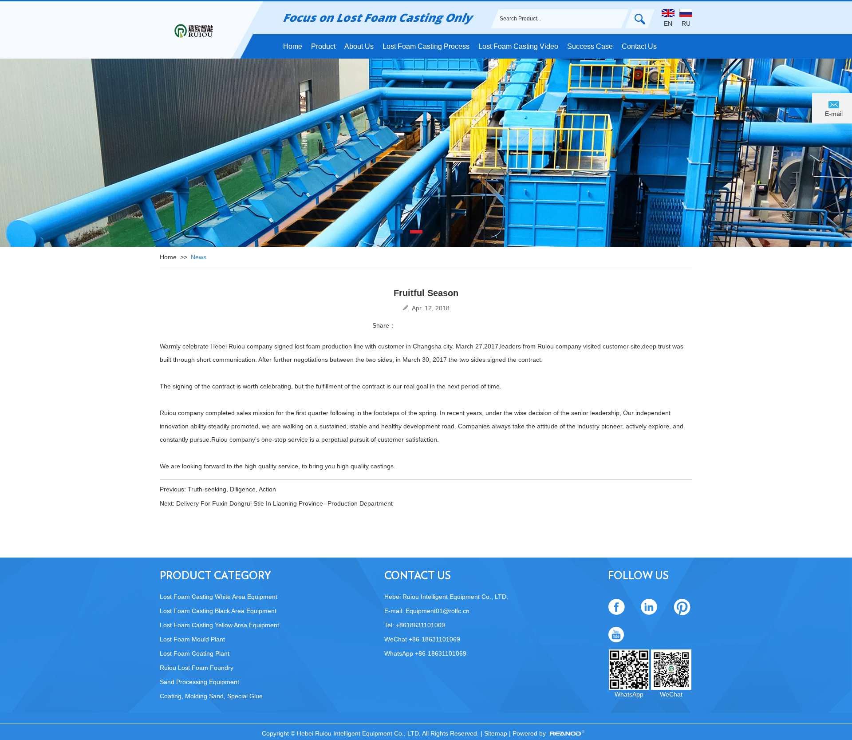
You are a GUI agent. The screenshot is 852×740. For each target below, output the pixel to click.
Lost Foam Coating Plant (194, 653)
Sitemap (496, 733)
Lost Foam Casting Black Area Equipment (218, 610)
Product (323, 46)
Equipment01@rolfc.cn (437, 610)
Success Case (590, 46)
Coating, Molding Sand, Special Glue (211, 696)
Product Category (215, 576)
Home (292, 46)
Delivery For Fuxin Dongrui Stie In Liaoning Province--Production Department (284, 503)
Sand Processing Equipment (199, 681)
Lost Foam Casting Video (518, 46)
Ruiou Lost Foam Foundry (196, 667)
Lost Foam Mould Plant (192, 639)
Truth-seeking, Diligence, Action (232, 489)
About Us (359, 46)
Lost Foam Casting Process (426, 46)
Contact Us (639, 46)
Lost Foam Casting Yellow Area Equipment (219, 625)
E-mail (834, 113)
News (198, 257)
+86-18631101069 (440, 653)
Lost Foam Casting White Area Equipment (218, 596)
